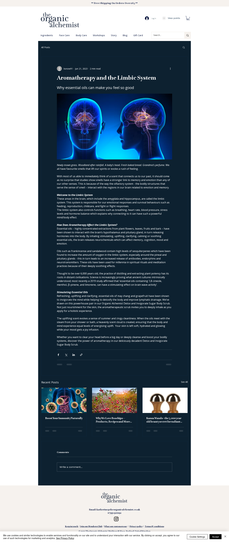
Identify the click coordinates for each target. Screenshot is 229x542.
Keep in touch (71, 529)
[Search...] (187, 35)
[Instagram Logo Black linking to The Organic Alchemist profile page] (116, 521)
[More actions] (170, 68)
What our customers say (115, 529)
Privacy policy (136, 529)
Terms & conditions (154, 529)
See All (184, 381)
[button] (188, 18)
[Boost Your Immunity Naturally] (63, 400)
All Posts (45, 47)
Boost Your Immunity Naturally (64, 418)
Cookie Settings (197, 536)
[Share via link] (81, 354)
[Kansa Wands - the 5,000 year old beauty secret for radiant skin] (165, 400)
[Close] (225, 537)
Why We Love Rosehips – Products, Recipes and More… (114, 420)
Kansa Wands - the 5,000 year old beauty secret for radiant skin (163, 420)
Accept (215, 536)
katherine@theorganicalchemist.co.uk (118, 512)
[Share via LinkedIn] (73, 354)
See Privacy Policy (65, 538)
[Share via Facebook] (58, 354)
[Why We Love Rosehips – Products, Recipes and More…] (114, 400)
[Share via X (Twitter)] (65, 354)
